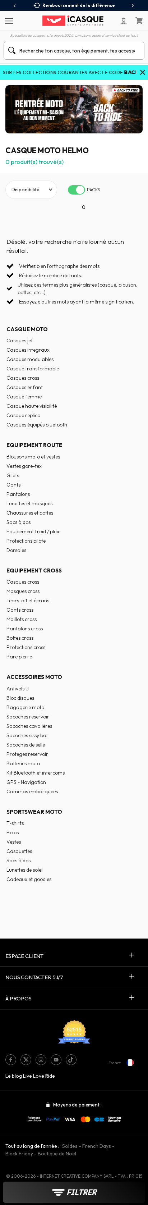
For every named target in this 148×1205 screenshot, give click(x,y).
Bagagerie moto (25, 707)
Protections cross (25, 647)
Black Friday (19, 1153)
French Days (96, 1146)
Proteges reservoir (27, 754)
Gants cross (19, 610)
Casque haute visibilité (31, 406)
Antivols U (17, 688)
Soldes (70, 1146)
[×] (142, 73)
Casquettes (19, 851)
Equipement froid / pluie (33, 531)
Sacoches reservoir (27, 716)
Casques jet (19, 340)
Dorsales (16, 550)
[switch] (76, 190)
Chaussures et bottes (29, 513)
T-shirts (15, 823)
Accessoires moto (34, 677)
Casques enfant (24, 387)
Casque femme (24, 396)
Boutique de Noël (57, 1153)
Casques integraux (28, 350)
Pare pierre (19, 656)
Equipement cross (34, 570)
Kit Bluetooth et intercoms (35, 773)
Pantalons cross (24, 628)
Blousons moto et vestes (33, 456)
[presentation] (15, 6)
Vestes (13, 842)
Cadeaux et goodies (28, 879)
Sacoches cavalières (29, 726)
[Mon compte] (123, 21)
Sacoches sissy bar (27, 735)
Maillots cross (21, 619)
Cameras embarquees (32, 791)
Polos (12, 832)
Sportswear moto (34, 811)
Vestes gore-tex (24, 466)
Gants (13, 484)
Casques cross (22, 378)
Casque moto (27, 329)
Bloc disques (20, 698)
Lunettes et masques (29, 503)
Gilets (12, 475)
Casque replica (23, 415)
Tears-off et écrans (27, 600)
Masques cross (23, 591)
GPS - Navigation (26, 782)
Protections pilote (26, 541)
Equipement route (34, 445)
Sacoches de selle (25, 744)
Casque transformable (32, 368)
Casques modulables (30, 359)
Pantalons (18, 494)
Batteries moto (23, 763)
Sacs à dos (18, 522)
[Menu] (8, 20)
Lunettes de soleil (24, 870)
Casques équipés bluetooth (36, 424)
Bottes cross (19, 638)
